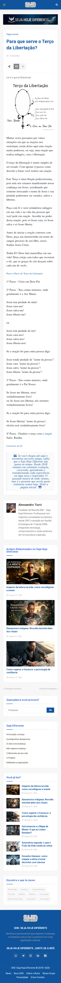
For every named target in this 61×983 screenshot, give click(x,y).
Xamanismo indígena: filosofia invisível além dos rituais (29, 630)
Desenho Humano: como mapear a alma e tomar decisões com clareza (34, 859)
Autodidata (12, 889)
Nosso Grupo (49, 973)
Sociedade (31, 899)
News (8, 973)
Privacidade (22, 977)
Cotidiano (24, 889)
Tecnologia (44, 899)
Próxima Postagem (47, 688)
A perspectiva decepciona (18, 739)
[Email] (16, 66)
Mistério (32, 894)
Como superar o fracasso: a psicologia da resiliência (28, 671)
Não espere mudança (16, 748)
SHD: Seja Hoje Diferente (23, 968)
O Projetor (10, 758)
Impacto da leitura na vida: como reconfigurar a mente (30, 589)
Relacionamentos (15, 899)
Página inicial (12, 34)
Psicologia (44, 894)
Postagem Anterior (13, 688)
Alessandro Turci (30, 505)
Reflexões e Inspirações (17, 762)
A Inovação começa (15, 734)
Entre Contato (38, 977)
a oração (47, 433)
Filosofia (11, 894)
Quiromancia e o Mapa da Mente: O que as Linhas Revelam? (35, 829)
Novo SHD (19, 973)
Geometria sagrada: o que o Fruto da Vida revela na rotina (37, 844)
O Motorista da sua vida (17, 753)
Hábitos (22, 894)
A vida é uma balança (16, 744)
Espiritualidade (38, 889)
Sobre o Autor (33, 973)
